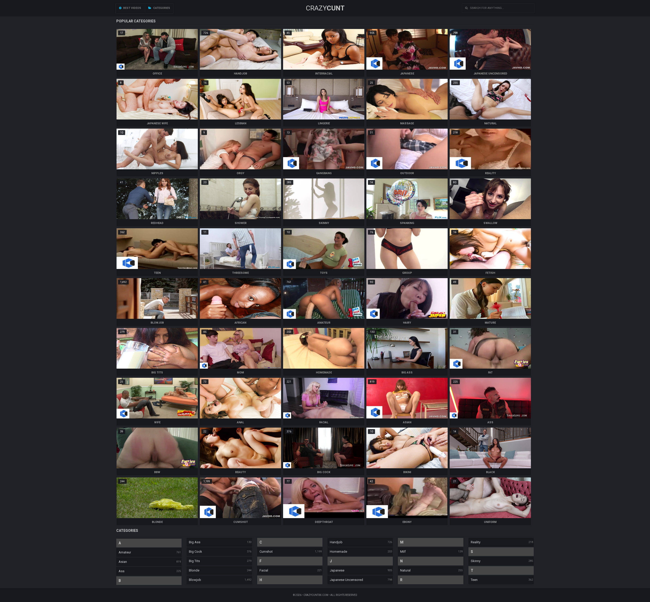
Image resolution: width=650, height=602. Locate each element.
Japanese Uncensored (346, 580)
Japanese (337, 570)
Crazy (325, 8)
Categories (161, 8)
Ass (121, 571)
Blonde (194, 570)
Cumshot (266, 551)
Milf (403, 551)
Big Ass (194, 542)
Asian (123, 562)
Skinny (475, 561)
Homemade (338, 551)
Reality (475, 542)
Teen (474, 580)
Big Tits (194, 561)
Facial (263, 570)
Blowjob (195, 580)
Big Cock (195, 551)
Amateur (125, 552)
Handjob (336, 542)
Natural (405, 570)
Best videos (131, 8)
